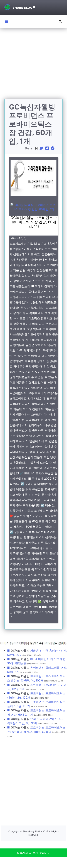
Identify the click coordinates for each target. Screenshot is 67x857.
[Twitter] (42, 148)
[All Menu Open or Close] (6, 21)
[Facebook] (47, 148)
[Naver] (36, 148)
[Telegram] (53, 148)
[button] (60, 21)
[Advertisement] (33, 65)
